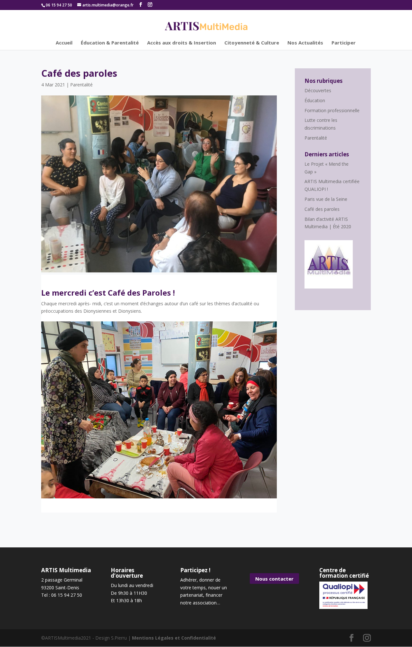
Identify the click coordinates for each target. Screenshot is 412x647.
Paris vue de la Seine (325, 199)
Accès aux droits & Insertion (181, 43)
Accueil (64, 43)
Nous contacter (274, 578)
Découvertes (317, 90)
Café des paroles (322, 209)
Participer (344, 43)
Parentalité (81, 85)
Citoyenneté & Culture (251, 43)
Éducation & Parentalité (110, 43)
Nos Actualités (305, 43)
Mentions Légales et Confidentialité (174, 638)
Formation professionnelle (332, 110)
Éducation (314, 100)
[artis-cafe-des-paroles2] (159, 498)
